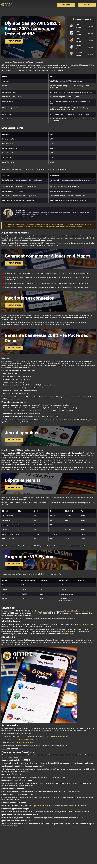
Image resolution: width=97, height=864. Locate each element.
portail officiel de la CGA (84, 624)
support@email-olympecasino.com (78, 611)
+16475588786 (41, 613)
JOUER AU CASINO (14, 41)
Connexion (87, 4)
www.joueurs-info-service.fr (59, 736)
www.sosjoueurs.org (30, 739)
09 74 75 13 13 (22, 736)
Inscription (66, 4)
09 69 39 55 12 (18, 739)
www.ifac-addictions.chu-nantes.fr (23, 742)
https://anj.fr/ (69, 634)
